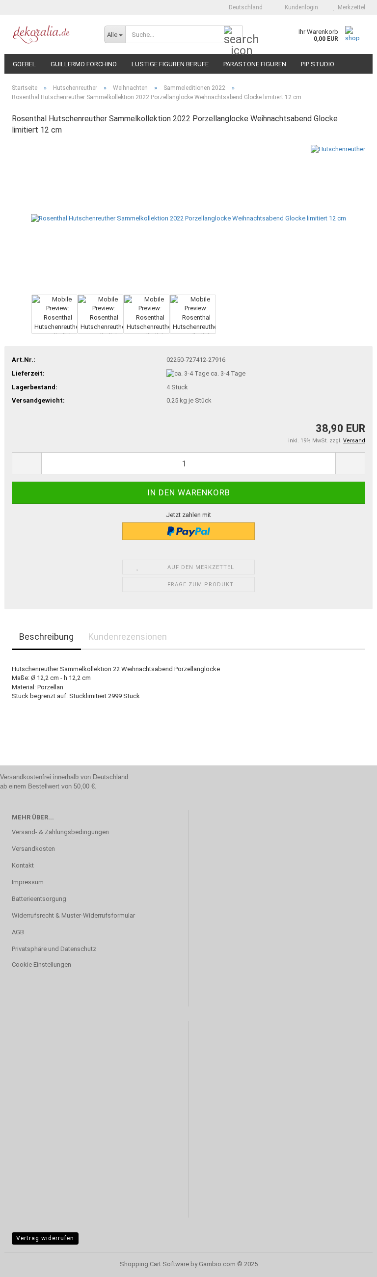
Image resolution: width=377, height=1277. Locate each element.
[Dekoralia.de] (50, 34)
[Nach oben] (350, 1262)
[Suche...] (233, 35)
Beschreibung (46, 636)
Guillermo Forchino (84, 64)
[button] (242, 7)
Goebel (24, 64)
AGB (18, 932)
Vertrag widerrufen (45, 1238)
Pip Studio (317, 64)
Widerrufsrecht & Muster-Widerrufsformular (73, 915)
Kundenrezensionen (127, 636)
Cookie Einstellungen (41, 964)
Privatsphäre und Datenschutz (54, 948)
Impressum (28, 882)
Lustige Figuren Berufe (170, 64)
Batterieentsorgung (39, 898)
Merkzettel (350, 7)
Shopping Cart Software (154, 1264)
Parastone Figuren (254, 64)
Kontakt (23, 865)
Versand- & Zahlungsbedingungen (60, 832)
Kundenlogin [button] (300, 7)
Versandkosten (33, 848)
